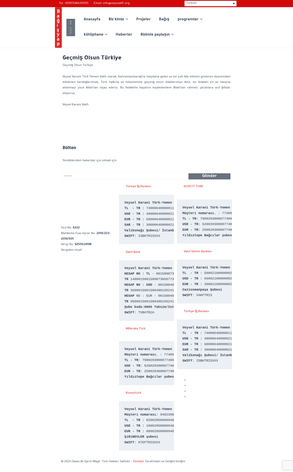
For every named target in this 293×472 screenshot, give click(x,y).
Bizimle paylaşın (155, 35)
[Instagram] (188, 385)
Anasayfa (92, 20)
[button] (58, 27)
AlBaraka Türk (135, 329)
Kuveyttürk (133, 393)
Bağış (164, 20)
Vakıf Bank (133, 252)
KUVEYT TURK (193, 186)
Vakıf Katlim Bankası (198, 251)
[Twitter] (188, 391)
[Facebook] (188, 380)
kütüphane (93, 35)
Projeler (143, 20)
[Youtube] (188, 397)
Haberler (124, 35)
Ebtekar (138, 461)
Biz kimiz (116, 20)
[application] (126, 19)
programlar (188, 20)
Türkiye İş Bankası (196, 311)
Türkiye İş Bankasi (138, 186)
